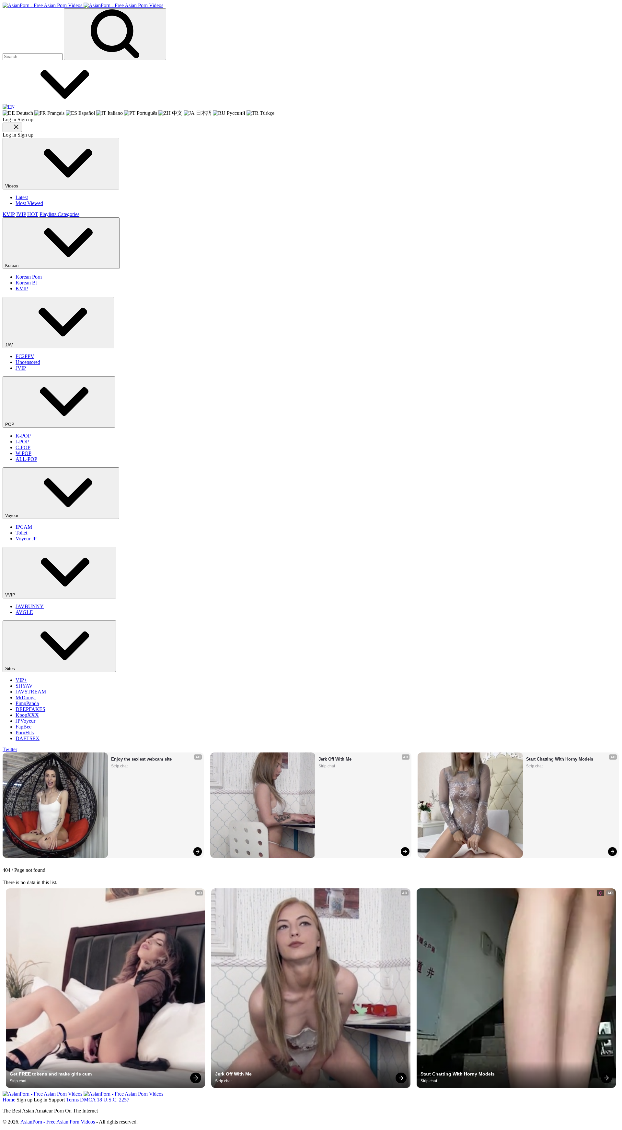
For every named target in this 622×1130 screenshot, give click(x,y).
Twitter (10, 749)
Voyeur (12, 515)
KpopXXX (27, 715)
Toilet (21, 532)
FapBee (23, 726)
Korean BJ (27, 282)
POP (10, 424)
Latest (22, 197)
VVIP (11, 595)
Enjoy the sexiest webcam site (141, 759)
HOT (32, 214)
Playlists (49, 214)
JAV (9, 345)
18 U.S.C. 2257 (113, 1099)
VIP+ (21, 680)
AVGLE (24, 612)
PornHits (25, 732)
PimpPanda (27, 703)
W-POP (23, 453)
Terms (72, 1099)
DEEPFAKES (30, 709)
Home (9, 1099)
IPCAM (24, 527)
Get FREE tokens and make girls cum (51, 1073)
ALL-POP (26, 459)
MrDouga (26, 697)
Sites (10, 668)
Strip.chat (119, 766)
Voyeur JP (26, 538)
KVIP (9, 214)
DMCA (88, 1099)
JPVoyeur (25, 721)
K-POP (23, 436)
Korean (12, 265)
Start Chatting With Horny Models (559, 759)
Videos (12, 186)
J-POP (22, 441)
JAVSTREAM (31, 691)
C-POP (23, 447)
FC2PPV (25, 356)
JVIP (21, 214)
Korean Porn (29, 277)
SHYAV (24, 686)
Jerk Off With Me (334, 759)
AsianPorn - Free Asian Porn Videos (57, 1121)
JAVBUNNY (30, 606)
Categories (68, 214)
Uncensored (28, 362)
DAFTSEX (28, 738)
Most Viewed (29, 203)
